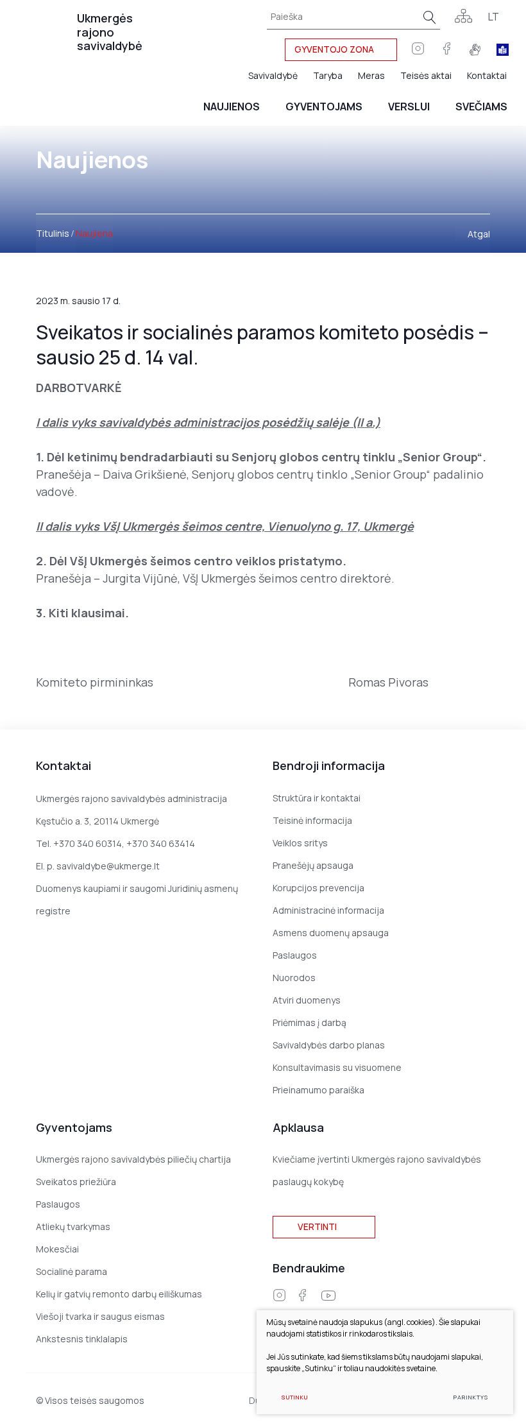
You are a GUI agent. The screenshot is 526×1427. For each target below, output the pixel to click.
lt (493, 17)
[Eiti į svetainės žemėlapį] (463, 17)
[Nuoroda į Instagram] (279, 1295)
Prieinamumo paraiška (318, 1090)
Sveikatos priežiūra (76, 1181)
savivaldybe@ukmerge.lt (108, 866)
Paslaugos (295, 955)
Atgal (479, 234)
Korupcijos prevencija (318, 888)
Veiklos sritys (300, 843)
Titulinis (52, 233)
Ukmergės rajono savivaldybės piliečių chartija (133, 1159)
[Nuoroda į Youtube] (328, 1295)
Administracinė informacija (328, 910)
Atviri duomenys (307, 1000)
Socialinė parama (71, 1271)
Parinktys (471, 1397)
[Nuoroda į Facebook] (447, 49)
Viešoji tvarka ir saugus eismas (100, 1316)
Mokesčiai (57, 1249)
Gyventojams (323, 106)
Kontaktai (487, 75)
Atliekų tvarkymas (73, 1226)
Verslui (409, 106)
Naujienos (231, 106)
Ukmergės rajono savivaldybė (109, 31)
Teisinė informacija (312, 820)
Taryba (328, 75)
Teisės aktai (426, 75)
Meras (371, 75)
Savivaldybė (273, 75)
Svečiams (481, 106)
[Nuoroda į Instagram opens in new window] (418, 49)
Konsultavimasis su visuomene (337, 1067)
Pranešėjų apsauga (313, 865)
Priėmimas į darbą (309, 1022)
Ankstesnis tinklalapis (82, 1339)
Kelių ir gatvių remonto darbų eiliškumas (119, 1294)
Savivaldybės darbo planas (329, 1045)
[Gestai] (475, 49)
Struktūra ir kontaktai (317, 798)
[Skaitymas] (502, 49)
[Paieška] (430, 17)
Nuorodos (294, 977)
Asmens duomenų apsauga (331, 933)
